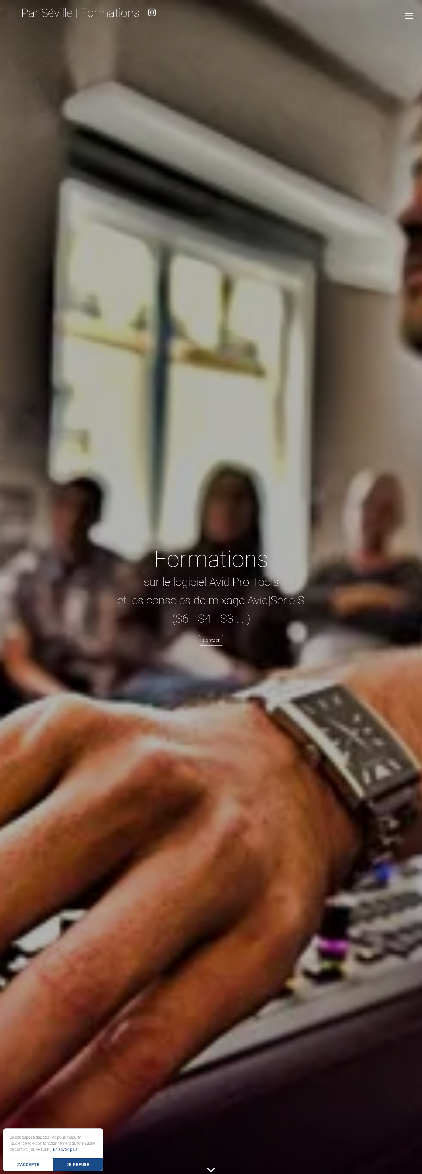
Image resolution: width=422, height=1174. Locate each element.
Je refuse (78, 1165)
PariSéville (47, 13)
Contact (211, 640)
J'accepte (28, 1165)
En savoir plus (65, 1149)
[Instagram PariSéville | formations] (152, 13)
